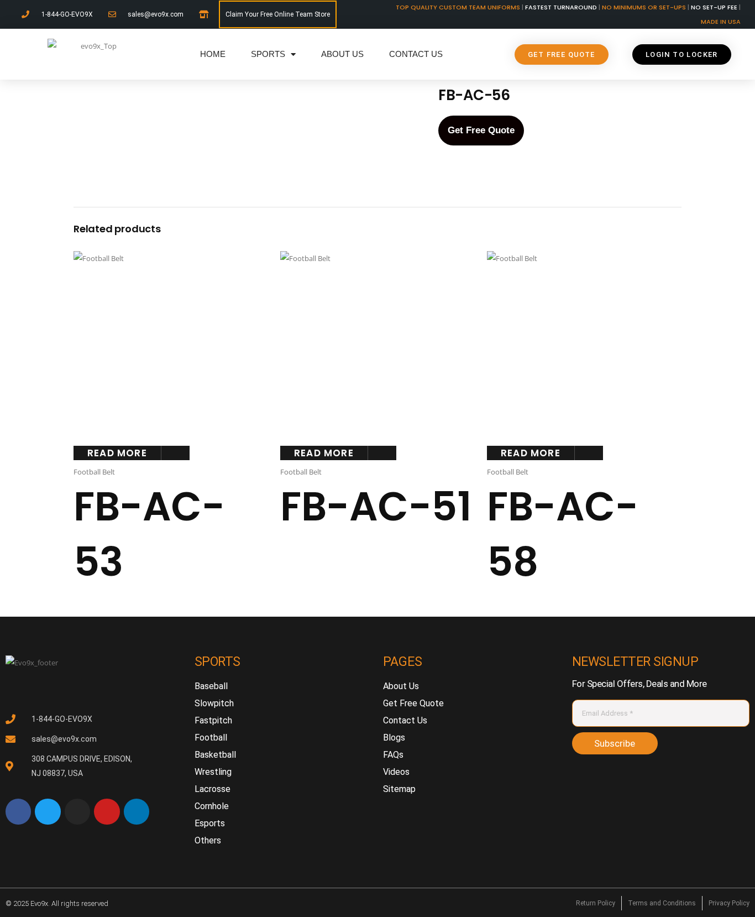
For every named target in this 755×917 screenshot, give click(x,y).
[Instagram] (77, 811)
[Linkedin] (136, 811)
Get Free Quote (481, 130)
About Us (342, 54)
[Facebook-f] (18, 811)
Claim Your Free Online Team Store (278, 14)
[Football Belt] (152, 110)
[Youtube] (106, 811)
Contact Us (416, 54)
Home (213, 54)
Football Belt (94, 472)
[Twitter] (47, 811)
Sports (268, 54)
